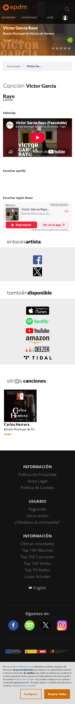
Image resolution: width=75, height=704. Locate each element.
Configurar (31, 694)
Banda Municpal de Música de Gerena (30, 429)
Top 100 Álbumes (37, 550)
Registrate (37, 509)
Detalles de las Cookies (24, 685)
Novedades (14, 66)
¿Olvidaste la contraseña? (37, 522)
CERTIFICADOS (29, 17)
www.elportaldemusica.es (19, 666)
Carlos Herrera (17, 424)
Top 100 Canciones (37, 556)
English (40, 587)
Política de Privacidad (37, 474)
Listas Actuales (37, 576)
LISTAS (50, 17)
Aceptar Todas (57, 694)
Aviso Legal (37, 481)
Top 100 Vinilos (37, 563)
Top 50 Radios (37, 570)
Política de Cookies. (24, 679)
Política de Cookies (37, 487)
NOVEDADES (9, 17)
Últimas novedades (37, 543)
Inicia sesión (67, 17)
